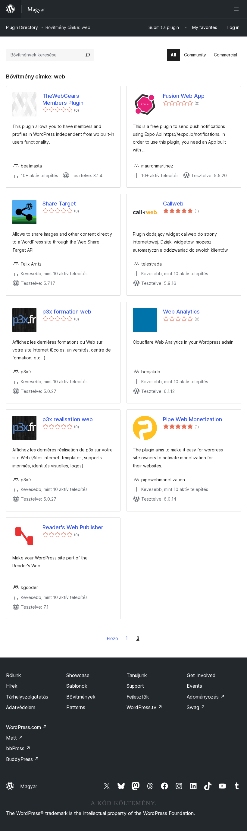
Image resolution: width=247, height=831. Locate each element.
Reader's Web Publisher (72, 527)
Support (135, 686)
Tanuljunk (137, 675)
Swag (196, 707)
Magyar (28, 786)
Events (194, 686)
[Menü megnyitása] (237, 9)
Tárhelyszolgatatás (27, 697)
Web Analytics (181, 311)
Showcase (77, 675)
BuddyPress (22, 759)
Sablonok (76, 686)
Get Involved (201, 675)
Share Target (59, 203)
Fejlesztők (138, 697)
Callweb (173, 203)
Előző (112, 638)
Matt (14, 738)
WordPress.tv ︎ (144, 707)
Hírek (11, 686)
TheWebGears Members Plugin (62, 99)
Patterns (75, 707)
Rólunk (13, 675)
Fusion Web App (184, 96)
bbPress (18, 748)
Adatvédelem (20, 707)
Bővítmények (80, 697)
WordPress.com (26, 727)
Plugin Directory (22, 27)
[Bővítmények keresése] (88, 55)
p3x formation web (66, 311)
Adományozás (206, 697)
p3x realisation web (67, 419)
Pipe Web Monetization (192, 419)
